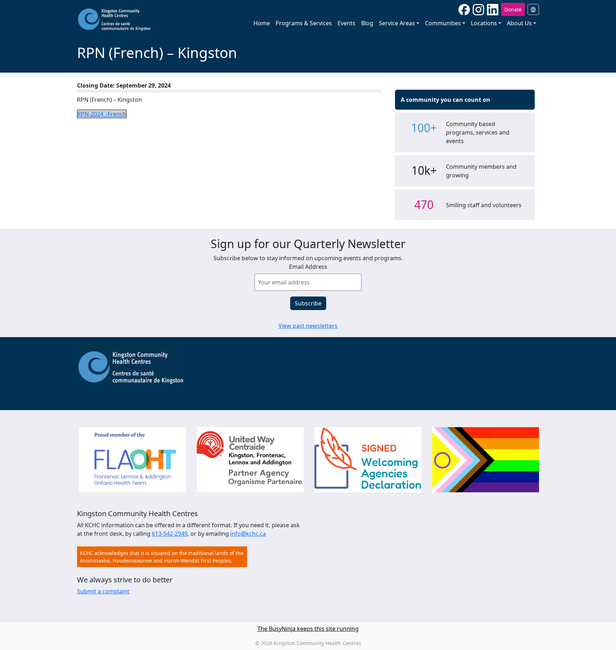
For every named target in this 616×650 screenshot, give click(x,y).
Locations (484, 23)
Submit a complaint (103, 591)
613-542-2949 (170, 534)
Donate (513, 9)
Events (346, 23)
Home (261, 23)
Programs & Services (304, 23)
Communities (443, 23)
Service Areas (397, 23)
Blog (367, 23)
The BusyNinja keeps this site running (308, 629)
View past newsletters (308, 326)
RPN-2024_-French (101, 114)
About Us (519, 23)
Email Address (308, 267)
